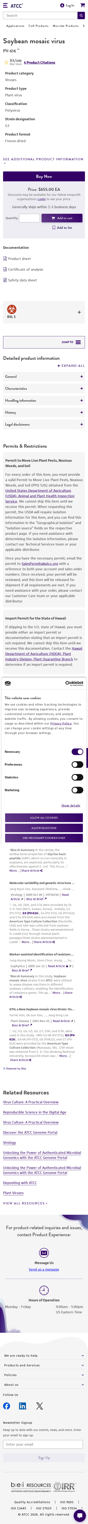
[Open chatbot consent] (80, 1516)
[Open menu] (5, 6)
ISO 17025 (44, 1508)
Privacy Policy (61, 723)
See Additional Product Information (43, 159)
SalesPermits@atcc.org (40, 563)
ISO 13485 (18, 1508)
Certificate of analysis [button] (25, 269)
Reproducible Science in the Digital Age (34, 1112)
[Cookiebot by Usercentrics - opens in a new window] (65, 683)
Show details (70, 805)
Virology (9, 1142)
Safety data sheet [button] (22, 280)
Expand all (73, 366)
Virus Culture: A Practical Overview (31, 1102)
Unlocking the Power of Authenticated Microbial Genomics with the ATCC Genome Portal (42, 1155)
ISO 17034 (69, 1508)
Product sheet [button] (19, 258)
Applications (15, 26)
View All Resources (24, 1203)
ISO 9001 (67, 1502)
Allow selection (44, 828)
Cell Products (39, 26)
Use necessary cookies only (44, 838)
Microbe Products (66, 26)
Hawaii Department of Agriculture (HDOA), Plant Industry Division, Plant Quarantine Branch (43, 653)
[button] (81, 15)
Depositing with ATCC (20, 1182)
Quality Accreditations (32, 1502)
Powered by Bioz (15, 1068)
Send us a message (44, 1269)
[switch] (77, 764)
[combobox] (40, 15)
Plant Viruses (13, 1193)
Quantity (12, 218)
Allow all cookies (44, 818)
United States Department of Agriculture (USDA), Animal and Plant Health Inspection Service (39, 496)
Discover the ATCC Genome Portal (30, 1132)
